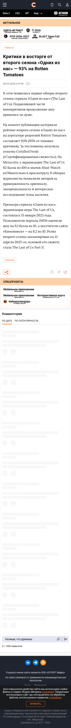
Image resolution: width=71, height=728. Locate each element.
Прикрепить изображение (58, 639)
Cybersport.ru (27, 722)
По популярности (26, 320)
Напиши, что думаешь (18, 639)
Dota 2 (6, 13)
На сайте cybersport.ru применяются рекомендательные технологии (35, 679)
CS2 (17, 13)
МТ (27, 13)
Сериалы (9, 260)
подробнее (48, 691)
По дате (7, 320)
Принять (35, 704)
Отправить (66, 639)
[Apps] (52, 4)
